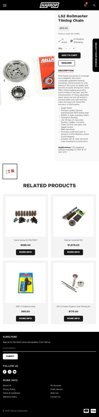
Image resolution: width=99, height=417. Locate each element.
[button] (10, 171)
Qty (60, 49)
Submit (10, 356)
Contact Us (55, 397)
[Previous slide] (4, 80)
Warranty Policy (10, 397)
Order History (56, 389)
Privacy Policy (9, 389)
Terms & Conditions (11, 393)
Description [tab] (66, 71)
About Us (7, 385)
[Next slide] (49, 80)
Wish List (54, 393)
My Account (55, 385)
